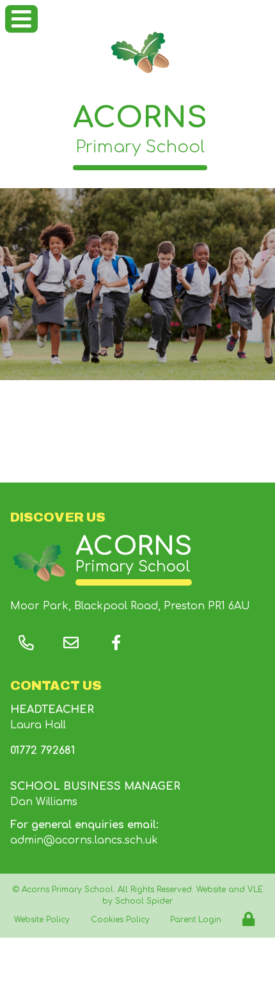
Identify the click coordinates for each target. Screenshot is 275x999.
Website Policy (42, 919)
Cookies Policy (120, 919)
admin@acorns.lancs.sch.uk (84, 840)
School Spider (144, 901)
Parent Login (195, 919)
